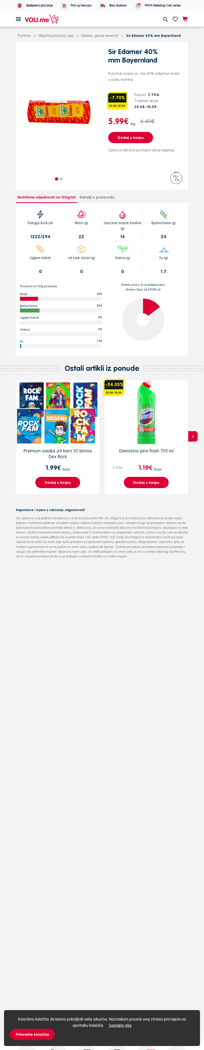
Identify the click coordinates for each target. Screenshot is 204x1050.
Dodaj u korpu (131, 137)
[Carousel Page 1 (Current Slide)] (56, 179)
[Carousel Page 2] (61, 179)
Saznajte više (120, 1025)
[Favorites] (175, 19)
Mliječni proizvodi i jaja (56, 36)
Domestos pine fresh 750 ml (146, 450)
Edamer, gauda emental (99, 36)
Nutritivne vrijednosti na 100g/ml (46, 197)
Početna (24, 36)
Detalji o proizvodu (97, 197)
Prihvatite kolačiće (32, 1034)
